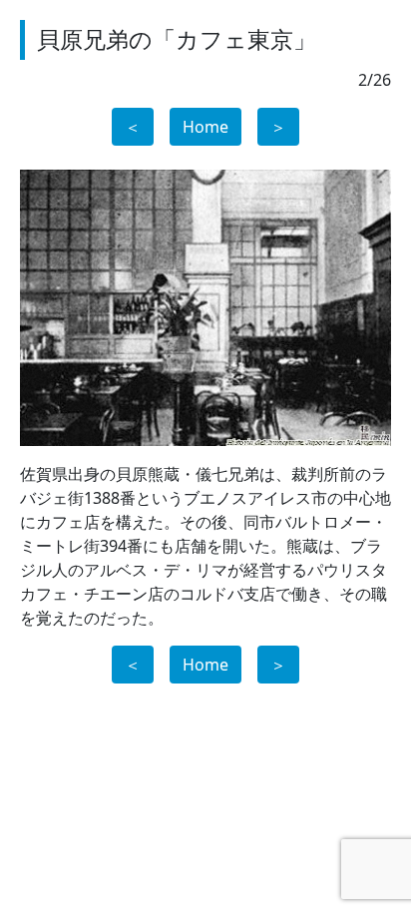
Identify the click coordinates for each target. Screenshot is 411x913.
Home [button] (205, 127)
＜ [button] (133, 127)
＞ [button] (278, 127)
